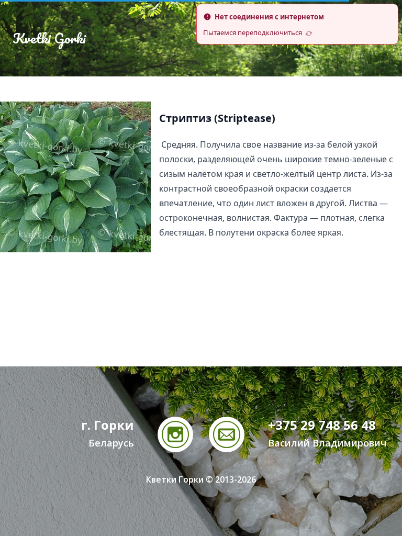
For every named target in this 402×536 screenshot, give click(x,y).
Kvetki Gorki (49, 38)
